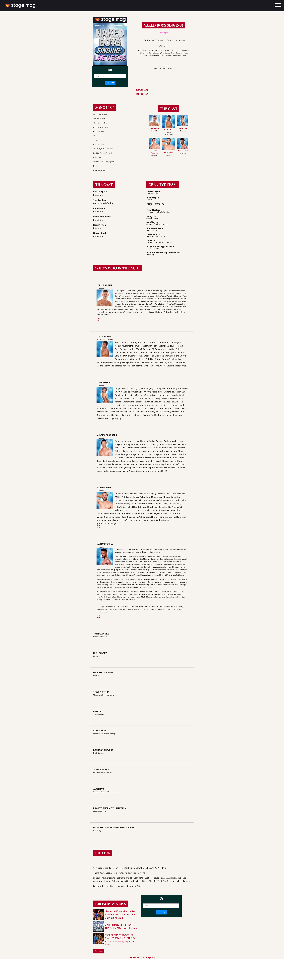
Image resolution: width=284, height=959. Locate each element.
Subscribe (110, 83)
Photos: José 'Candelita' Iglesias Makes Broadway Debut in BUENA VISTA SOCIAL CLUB (120, 914)
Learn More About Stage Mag (142, 957)
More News (98, 951)
